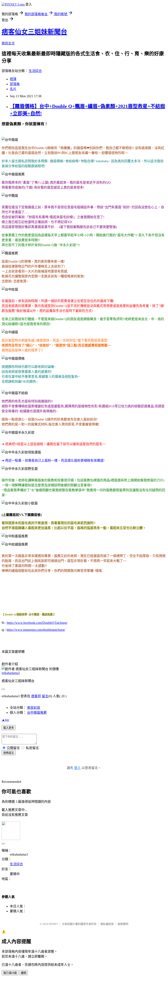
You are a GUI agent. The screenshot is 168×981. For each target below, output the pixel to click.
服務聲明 (123, 923)
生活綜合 (35, 71)
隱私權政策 (107, 923)
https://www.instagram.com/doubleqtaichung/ (36, 629)
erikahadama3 (11, 673)
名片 (13, 89)
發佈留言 (8, 752)
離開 (23, 972)
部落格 (15, 84)
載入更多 (8, 727)
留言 (45, 696)
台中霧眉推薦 (37, 712)
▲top (5, 720)
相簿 (13, 79)
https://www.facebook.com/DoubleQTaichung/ (37, 622)
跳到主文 (8, 43)
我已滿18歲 (10, 972)
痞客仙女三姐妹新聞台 (34, 32)
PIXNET (53, 923)
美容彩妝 (33, 707)
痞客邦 (36, 696)
